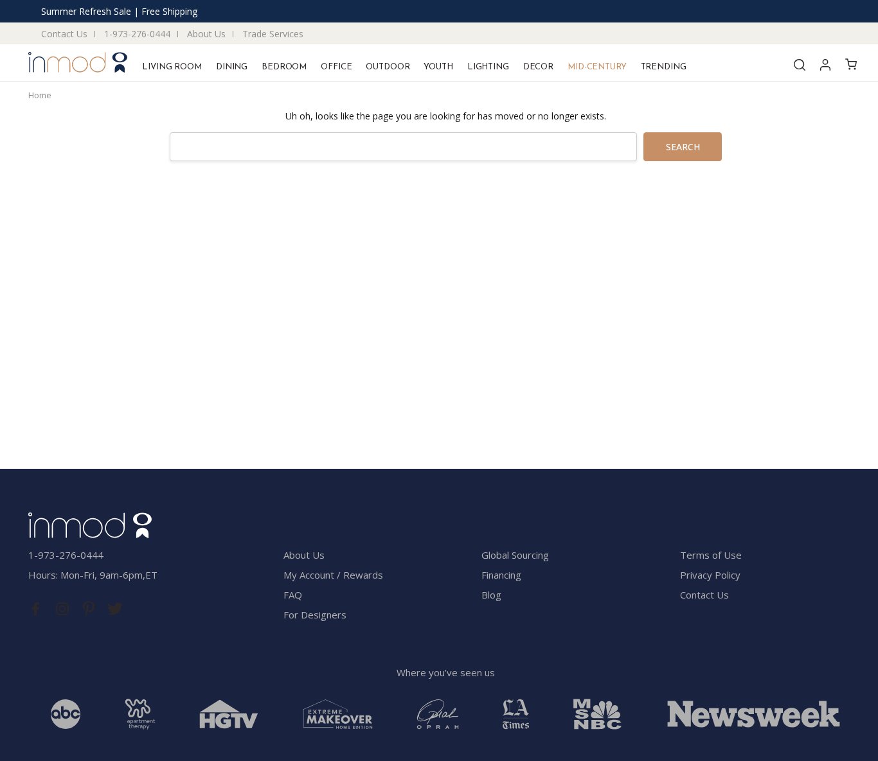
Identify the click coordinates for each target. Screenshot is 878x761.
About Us (206, 34)
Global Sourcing (515, 554)
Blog (491, 594)
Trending (663, 67)
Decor (538, 67)
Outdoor (387, 67)
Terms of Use (711, 554)
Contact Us (64, 34)
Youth (438, 67)
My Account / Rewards (333, 574)
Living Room (172, 67)
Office (336, 67)
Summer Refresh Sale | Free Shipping (119, 11)
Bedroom (284, 67)
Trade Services (272, 34)
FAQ (292, 594)
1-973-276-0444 (137, 34)
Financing (501, 574)
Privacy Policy (710, 574)
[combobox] (403, 146)
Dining (231, 67)
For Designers (314, 614)
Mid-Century (597, 67)
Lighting (488, 67)
